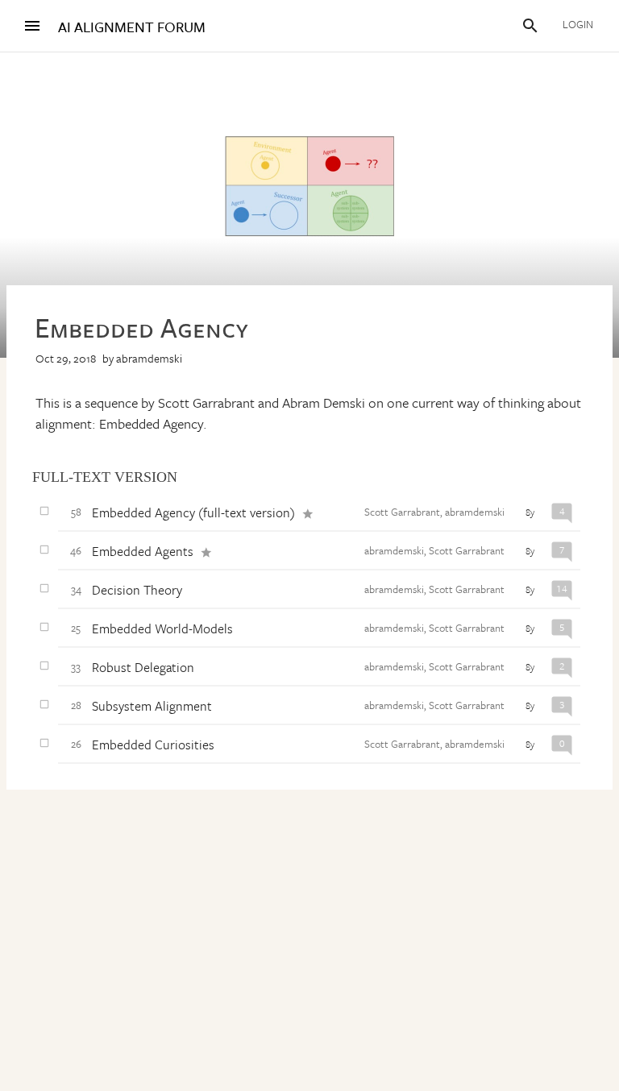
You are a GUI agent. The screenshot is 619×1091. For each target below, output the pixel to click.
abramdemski (149, 358)
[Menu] (32, 25)
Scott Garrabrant (402, 512)
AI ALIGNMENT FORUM (132, 27)
